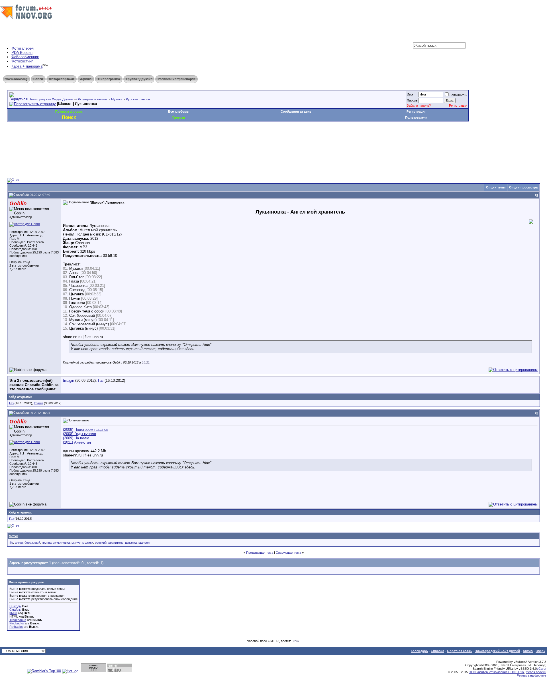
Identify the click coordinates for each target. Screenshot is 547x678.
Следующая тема (288, 552)
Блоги (38, 79)
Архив (528, 651)
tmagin (68, 380)
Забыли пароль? (419, 105)
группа (47, 542)
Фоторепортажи (61, 79)
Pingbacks (16, 623)
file (11, 542)
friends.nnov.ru (536, 672)
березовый (32, 542)
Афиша (85, 79)
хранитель (115, 542)
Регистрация (458, 105)
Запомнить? (458, 95)
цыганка (131, 542)
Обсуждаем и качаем (91, 99)
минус (76, 542)
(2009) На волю (76, 438)
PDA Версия (21, 52)
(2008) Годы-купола (79, 434)
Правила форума (68, 111)
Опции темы (495, 187)
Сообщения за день (296, 111)
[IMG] (13, 613)
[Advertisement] (111, 138)
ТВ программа (108, 79)
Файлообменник (25, 57)
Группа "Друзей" (139, 79)
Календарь (419, 651)
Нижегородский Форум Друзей (51, 99)
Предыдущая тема (259, 552)
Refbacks (16, 626)
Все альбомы (178, 111)
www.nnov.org (16, 79)
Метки (13, 536)
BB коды (15, 606)
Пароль (412, 100)
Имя (410, 94)
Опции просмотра (523, 187)
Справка (437, 651)
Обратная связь (459, 651)
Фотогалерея (22, 48)
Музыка (116, 99)
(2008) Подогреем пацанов (85, 429)
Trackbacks (17, 620)
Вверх (540, 651)
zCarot (541, 668)
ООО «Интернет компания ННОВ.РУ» (496, 672)
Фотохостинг (22, 61)
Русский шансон (138, 99)
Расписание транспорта (176, 79)
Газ (100, 380)
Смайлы (15, 609)
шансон (144, 542)
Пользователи (416, 117)
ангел (19, 542)
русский (101, 542)
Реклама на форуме (531, 675)
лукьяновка (61, 542)
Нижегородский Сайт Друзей (497, 651)
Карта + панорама (26, 66)
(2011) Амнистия (77, 442)
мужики (87, 542)
